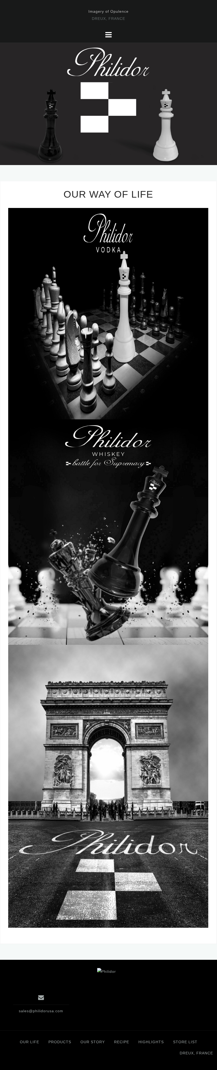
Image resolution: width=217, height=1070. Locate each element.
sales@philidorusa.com (41, 1011)
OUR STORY (92, 1042)
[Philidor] (106, 971)
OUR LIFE (29, 1042)
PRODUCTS (59, 1042)
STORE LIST (185, 1042)
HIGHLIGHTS (151, 1042)
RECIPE (121, 1042)
